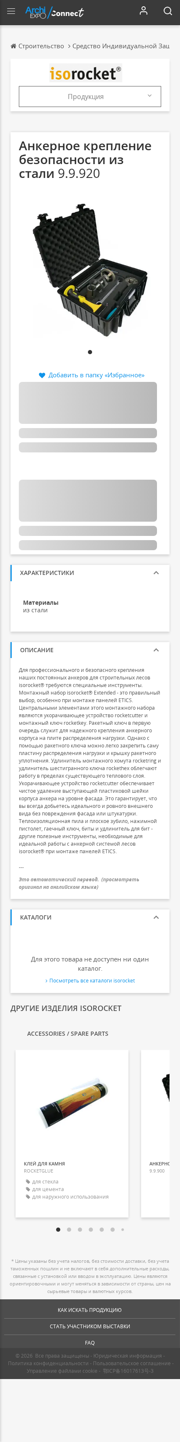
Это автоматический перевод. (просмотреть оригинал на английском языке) (79, 883)
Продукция (86, 96)
